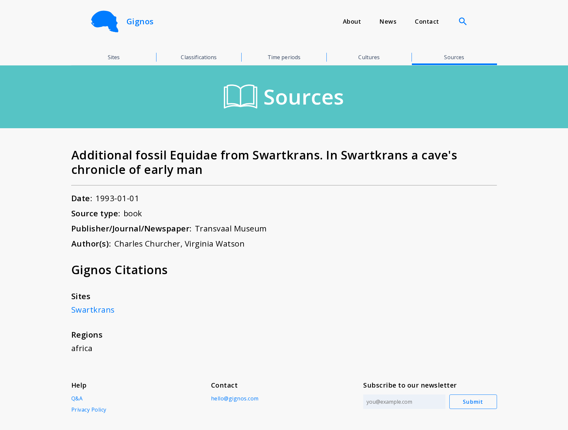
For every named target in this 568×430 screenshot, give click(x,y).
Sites (114, 57)
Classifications (199, 57)
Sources (454, 57)
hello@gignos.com (235, 398)
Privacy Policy (88, 409)
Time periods (284, 57)
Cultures (369, 57)
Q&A (77, 398)
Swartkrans (93, 309)
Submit (473, 401)
